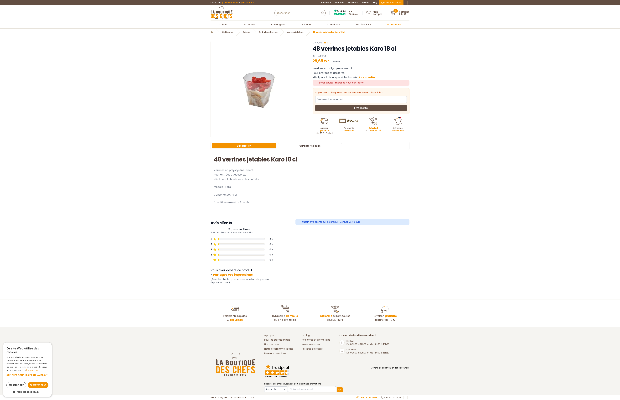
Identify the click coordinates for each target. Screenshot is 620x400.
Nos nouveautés (311, 344)
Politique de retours (313, 348)
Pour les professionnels (277, 339)
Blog (375, 2)
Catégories (227, 32)
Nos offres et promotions (316, 339)
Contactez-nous (393, 2)
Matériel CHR (363, 24)
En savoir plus (32, 370)
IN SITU (327, 42)
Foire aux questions (275, 353)
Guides (365, 2)
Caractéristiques (309, 145)
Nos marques (271, 344)
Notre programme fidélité (278, 348)
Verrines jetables (295, 32)
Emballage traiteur (268, 32)
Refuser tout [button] (16, 385)
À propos (269, 335)
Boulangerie (278, 24)
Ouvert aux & (232, 2)
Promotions (394, 24)
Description (244, 145)
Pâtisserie (249, 24)
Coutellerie (333, 24)
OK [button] (339, 389)
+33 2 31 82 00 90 (392, 397)
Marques (339, 2)
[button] (27, 376)
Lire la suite (367, 77)
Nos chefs (353, 2)
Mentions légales (219, 397)
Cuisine (223, 24)
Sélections (326, 2)
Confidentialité (238, 397)
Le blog (306, 335)
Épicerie (306, 24)
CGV (252, 397)
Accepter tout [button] (38, 385)
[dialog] (27, 370)
